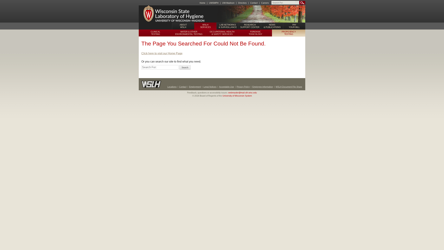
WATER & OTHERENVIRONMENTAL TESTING (188, 33)
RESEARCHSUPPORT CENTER (249, 26)
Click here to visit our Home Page (161, 53)
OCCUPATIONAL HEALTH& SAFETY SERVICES (222, 33)
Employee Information (262, 87)
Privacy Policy (243, 87)
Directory (242, 3)
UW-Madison (228, 3)
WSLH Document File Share (289, 87)
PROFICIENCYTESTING (289, 33)
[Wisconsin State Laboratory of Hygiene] (174, 14)
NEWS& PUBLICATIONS (272, 26)
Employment (195, 87)
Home (202, 3)
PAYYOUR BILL (294, 26)
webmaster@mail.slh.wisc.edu (242, 92)
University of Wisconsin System (237, 96)
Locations (172, 87)
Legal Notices (209, 87)
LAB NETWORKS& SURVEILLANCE (228, 26)
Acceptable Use (226, 87)
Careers (265, 3)
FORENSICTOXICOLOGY (255, 33)
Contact (254, 3)
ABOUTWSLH (183, 26)
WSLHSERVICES (205, 26)
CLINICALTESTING (155, 33)
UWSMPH (214, 3)
